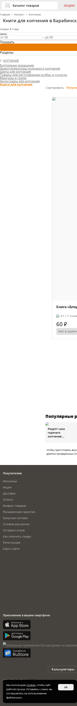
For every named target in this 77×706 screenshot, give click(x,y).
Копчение (35, 14)
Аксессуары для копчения (20, 81)
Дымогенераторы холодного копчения (30, 68)
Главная (5, 14)
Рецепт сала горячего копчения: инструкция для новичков (59, 432)
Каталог (19, 14)
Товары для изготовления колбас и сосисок (33, 75)
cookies (31, 685)
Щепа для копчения (15, 72)
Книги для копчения (16, 84)
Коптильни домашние (17, 65)
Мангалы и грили (13, 78)
